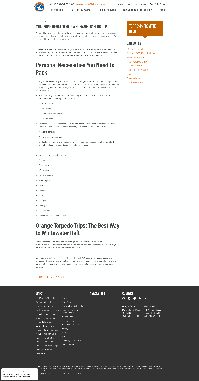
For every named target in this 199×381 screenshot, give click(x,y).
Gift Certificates (68, 344)
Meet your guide (136, 57)
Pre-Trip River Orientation (73, 306)
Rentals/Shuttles (125, 4)
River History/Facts (137, 69)
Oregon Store (128, 306)
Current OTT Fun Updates (141, 53)
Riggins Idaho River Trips (47, 329)
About (137, 4)
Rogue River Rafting (44, 306)
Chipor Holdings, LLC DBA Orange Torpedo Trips (66, 374)
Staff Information (136, 82)
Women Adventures (44, 349)
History (65, 328)
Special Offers (68, 316)
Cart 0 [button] (160, 4)
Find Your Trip (56, 10)
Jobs (64, 336)
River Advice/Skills (137, 61)
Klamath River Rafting (45, 313)
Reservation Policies (70, 324)
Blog (162, 10)
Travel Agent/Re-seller (71, 340)
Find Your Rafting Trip (45, 298)
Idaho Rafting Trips (44, 321)
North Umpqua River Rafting (48, 309)
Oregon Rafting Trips (45, 301)
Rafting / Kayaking (81, 10)
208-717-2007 (155, 315)
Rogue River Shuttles (45, 337)
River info (132, 74)
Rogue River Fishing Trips (47, 345)
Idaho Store (149, 306)
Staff (64, 332)
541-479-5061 (134, 315)
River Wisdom (134, 78)
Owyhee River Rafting (45, 317)
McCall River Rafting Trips (47, 333)
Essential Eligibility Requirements (70, 311)
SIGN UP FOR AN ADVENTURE (50, 276)
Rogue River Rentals (45, 341)
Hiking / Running (107, 10)
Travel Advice (135, 65)
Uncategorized (135, 49)
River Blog (66, 301)
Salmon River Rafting (45, 325)
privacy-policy (68, 320)
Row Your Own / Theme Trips (137, 10)
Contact (144, 4)
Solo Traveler (41, 353)
